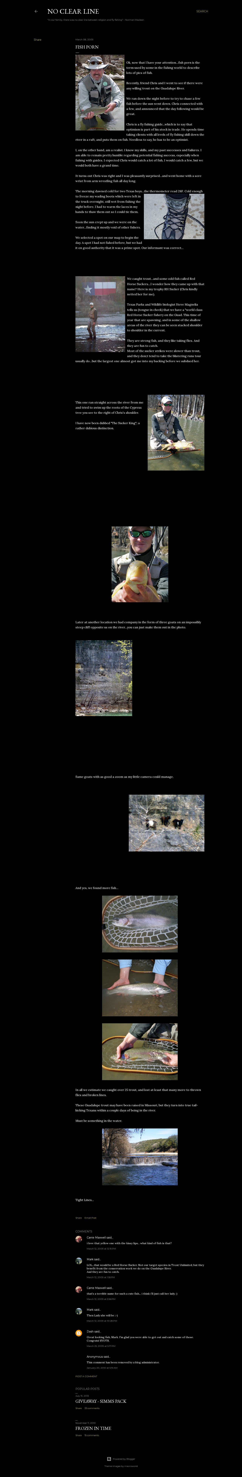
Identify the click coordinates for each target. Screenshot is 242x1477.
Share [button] (37, 39)
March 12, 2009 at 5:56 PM (101, 1299)
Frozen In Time (93, 1428)
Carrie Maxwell (96, 1237)
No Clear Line (73, 11)
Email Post (90, 1217)
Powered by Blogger (124, 1458)
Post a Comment (86, 1376)
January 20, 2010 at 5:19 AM (102, 1367)
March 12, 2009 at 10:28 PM (102, 1320)
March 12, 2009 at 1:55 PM (101, 1277)
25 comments (92, 1408)
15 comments (92, 1435)
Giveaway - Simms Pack (100, 1401)
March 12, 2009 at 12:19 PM (101, 1248)
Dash (90, 1331)
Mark (90, 1259)
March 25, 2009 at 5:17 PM (101, 1346)
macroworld (131, 1466)
